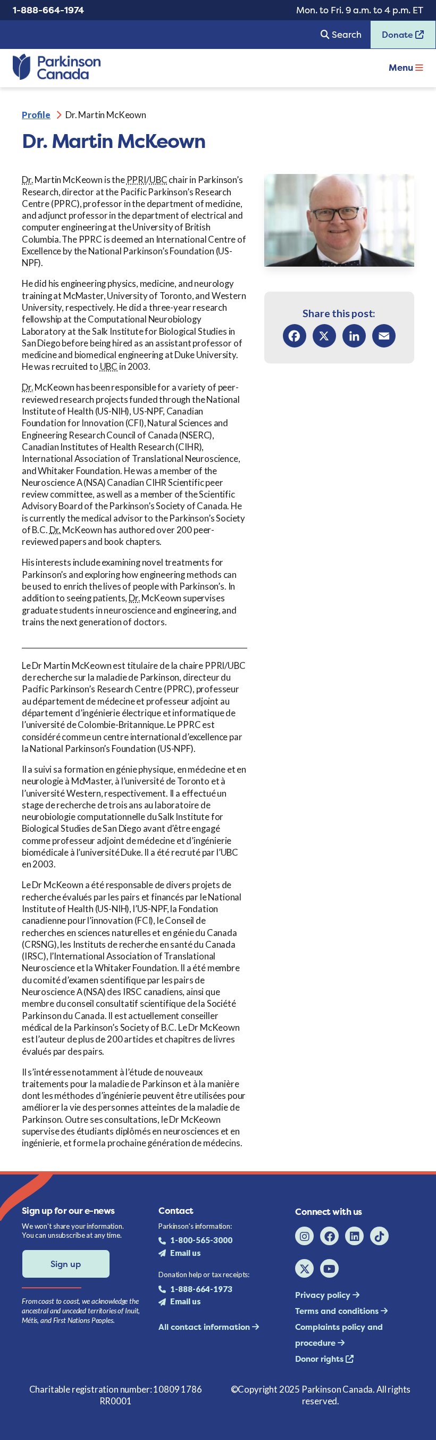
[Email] (384, 335)
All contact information (205, 1327)
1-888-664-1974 (48, 10)
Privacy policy (324, 1295)
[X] (324, 335)
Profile (36, 114)
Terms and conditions (338, 1311)
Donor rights (320, 1358)
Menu (402, 67)
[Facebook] (294, 335)
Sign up (66, 1264)
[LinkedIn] (354, 335)
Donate (393, 38)
